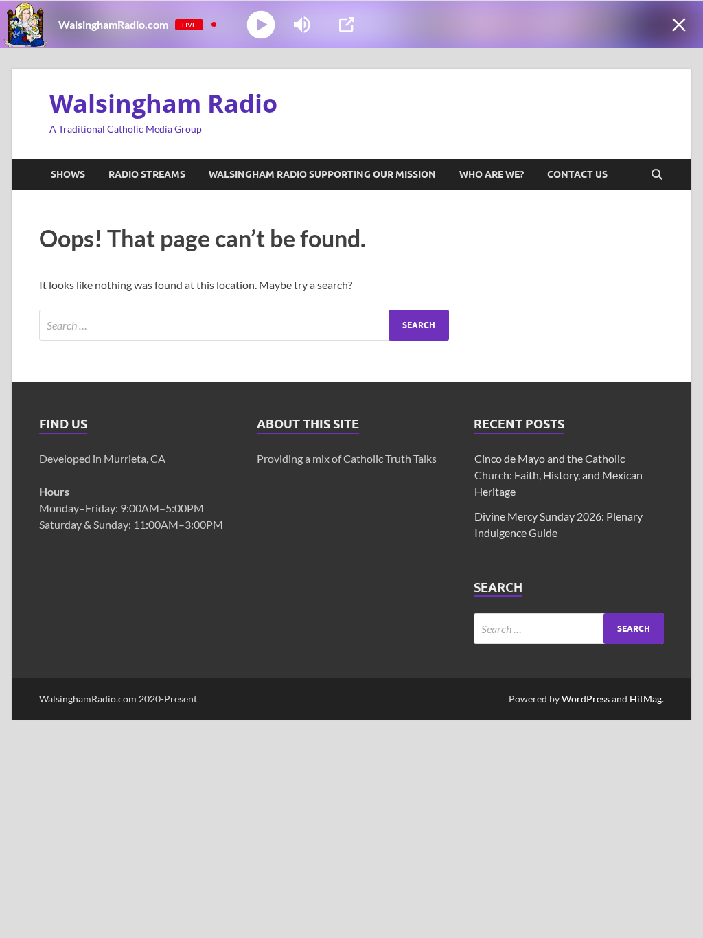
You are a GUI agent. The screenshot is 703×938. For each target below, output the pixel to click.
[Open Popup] (346, 24)
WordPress (586, 699)
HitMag (646, 699)
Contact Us (577, 174)
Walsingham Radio (163, 103)
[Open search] (657, 175)
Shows (68, 174)
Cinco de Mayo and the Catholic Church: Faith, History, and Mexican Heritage (558, 475)
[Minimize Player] (679, 24)
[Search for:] (244, 325)
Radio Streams (146, 174)
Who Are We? (491, 174)
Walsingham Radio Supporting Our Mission (322, 174)
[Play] (261, 24)
